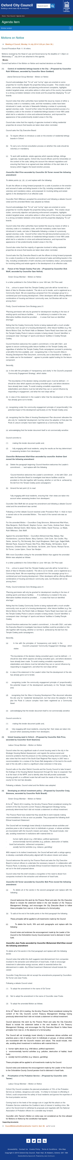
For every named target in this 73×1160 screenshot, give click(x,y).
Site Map (62, 1149)
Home (4, 16)
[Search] (52, 6)
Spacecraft (31, 1156)
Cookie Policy (34, 1149)
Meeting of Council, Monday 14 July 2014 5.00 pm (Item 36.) (29, 44)
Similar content (6, 28)
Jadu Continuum (49, 1156)
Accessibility (13, 1149)
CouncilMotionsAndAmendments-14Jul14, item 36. (30, 1126)
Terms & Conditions (49, 1149)
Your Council (11, 16)
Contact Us (23, 1149)
